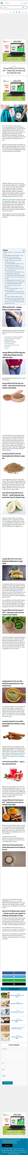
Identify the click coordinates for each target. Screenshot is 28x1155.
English (25, 3)
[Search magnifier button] (23, 7)
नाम (3, 1063)
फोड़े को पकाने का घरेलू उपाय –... (17, 1028)
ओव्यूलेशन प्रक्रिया (10, 201)
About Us (6, 1148)
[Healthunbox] (6, 2)
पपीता (6, 518)
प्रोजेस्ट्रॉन (12, 337)
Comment (4, 1048)
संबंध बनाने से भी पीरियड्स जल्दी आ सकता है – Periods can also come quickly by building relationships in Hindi (15, 301)
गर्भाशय (5, 521)
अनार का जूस (22, 788)
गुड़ (20, 445)
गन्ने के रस (6, 795)
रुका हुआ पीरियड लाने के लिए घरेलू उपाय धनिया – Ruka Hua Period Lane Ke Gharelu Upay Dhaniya (15, 277)
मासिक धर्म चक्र (20, 146)
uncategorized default (16, 1027)
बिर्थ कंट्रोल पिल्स (18, 190)
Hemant (4, 75)
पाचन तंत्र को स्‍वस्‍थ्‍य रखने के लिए (14, 715)
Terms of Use (21, 1148)
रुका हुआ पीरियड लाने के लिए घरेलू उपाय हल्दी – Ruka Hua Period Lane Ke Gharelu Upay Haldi (15, 293)
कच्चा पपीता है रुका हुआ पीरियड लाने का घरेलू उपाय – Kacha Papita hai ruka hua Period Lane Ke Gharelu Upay (14, 268)
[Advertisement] (14, 27)
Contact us (15, 1148)
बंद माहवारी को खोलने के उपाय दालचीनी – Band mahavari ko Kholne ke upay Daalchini (13, 285)
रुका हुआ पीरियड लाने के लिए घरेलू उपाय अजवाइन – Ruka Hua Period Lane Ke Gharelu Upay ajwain (13, 260)
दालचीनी (20, 753)
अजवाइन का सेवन (17, 439)
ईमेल (3, 1069)
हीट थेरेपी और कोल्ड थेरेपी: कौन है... (17, 1003)
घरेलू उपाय (14, 66)
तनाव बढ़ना (6, 348)
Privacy (10, 1148)
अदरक (6, 592)
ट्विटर (18, 937)
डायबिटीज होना (7, 346)
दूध (5, 838)
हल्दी (10, 828)
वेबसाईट (3, 1075)
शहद (7, 838)
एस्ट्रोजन (6, 337)
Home (2, 1148)
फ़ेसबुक (13, 937)
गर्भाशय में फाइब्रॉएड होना (9, 343)
